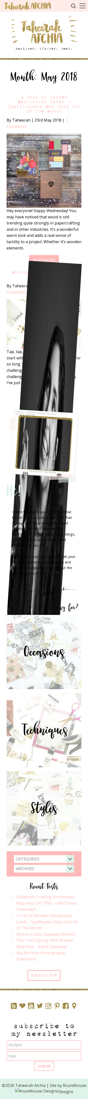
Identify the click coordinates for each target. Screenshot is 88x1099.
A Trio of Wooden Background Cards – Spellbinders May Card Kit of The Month (44, 104)
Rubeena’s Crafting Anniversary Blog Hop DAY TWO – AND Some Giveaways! (46, 903)
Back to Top (44, 975)
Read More (44, 260)
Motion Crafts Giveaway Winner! (45, 934)
